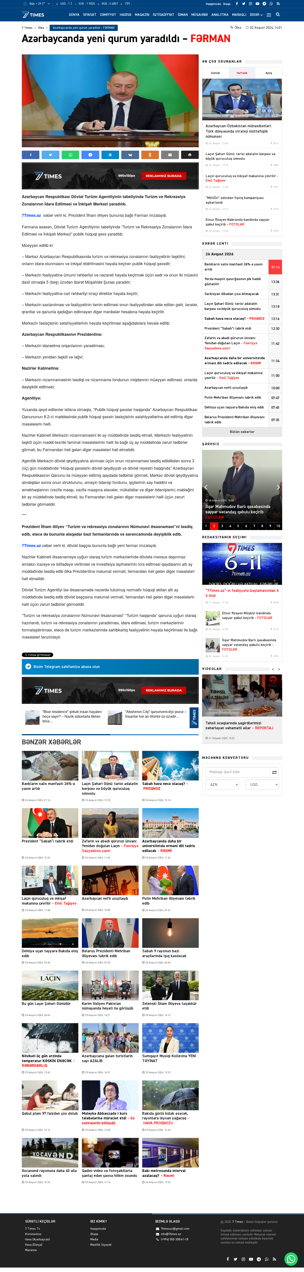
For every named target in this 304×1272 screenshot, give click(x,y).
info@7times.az (171, 1234)
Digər (254, 15)
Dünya (74, 15)
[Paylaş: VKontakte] (130, 155)
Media (94, 1239)
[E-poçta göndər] (170, 155)
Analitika (220, 15)
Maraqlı (239, 15)
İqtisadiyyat (163, 15)
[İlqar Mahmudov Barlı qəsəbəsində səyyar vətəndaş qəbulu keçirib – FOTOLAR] (213, 645)
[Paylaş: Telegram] (110, 155)
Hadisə (125, 15)
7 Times (27, 27)
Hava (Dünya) (33, 1244)
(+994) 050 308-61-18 (174, 1239)
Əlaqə (227, 4)
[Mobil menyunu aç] (268, 14)
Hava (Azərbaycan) (37, 1239)
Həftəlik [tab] (242, 73)
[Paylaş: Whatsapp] (70, 155)
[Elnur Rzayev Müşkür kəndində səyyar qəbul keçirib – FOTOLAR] (213, 618)
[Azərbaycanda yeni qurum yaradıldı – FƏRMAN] (110, 100)
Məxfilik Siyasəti (100, 1244)
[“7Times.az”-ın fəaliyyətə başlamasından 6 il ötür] (242, 564)
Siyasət (89, 15)
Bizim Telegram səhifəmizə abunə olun (67, 667)
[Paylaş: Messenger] (90, 155)
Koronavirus (33, 1234)
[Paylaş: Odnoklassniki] (150, 155)
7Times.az (32, 215)
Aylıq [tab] (268, 73)
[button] (190, 155)
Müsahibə (199, 15)
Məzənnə (31, 1250)
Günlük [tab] (215, 73)
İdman (183, 15)
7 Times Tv (32, 1228)
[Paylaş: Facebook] (30, 155)
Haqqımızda (213, 4)
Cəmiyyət (108, 15)
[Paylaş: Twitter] (50, 155)
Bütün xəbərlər (242, 432)
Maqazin (142, 15)
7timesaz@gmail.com (175, 1228)
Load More (110, 1199)
